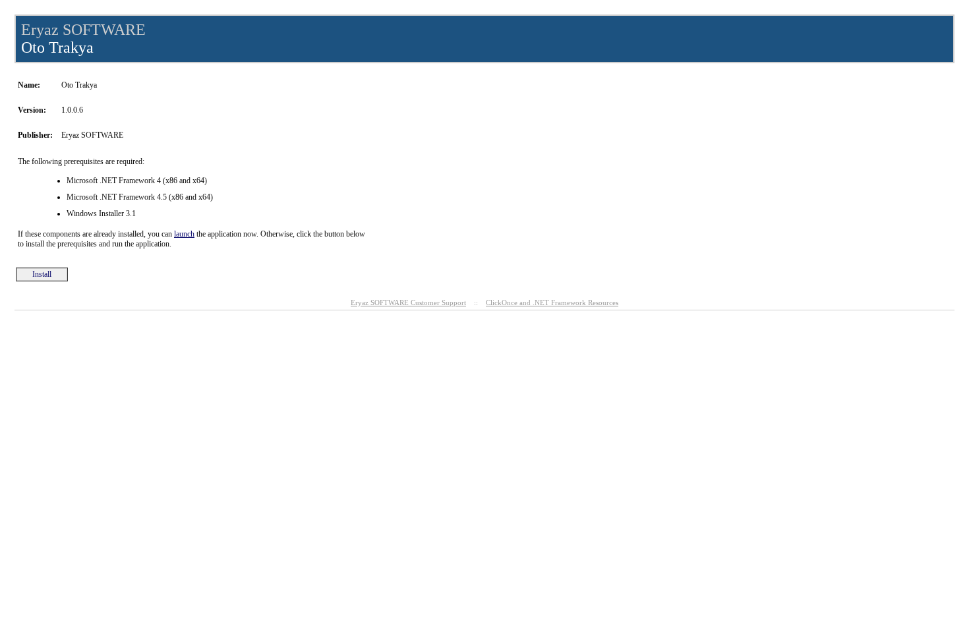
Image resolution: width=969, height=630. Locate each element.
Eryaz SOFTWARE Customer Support (408, 302)
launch (184, 234)
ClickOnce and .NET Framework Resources (552, 302)
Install (41, 274)
